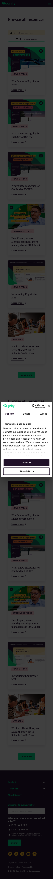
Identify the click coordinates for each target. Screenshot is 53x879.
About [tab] (43, 414)
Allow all (26, 462)
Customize (24, 471)
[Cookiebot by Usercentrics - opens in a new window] (34, 406)
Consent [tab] (9, 414)
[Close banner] (49, 406)
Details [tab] (26, 414)
